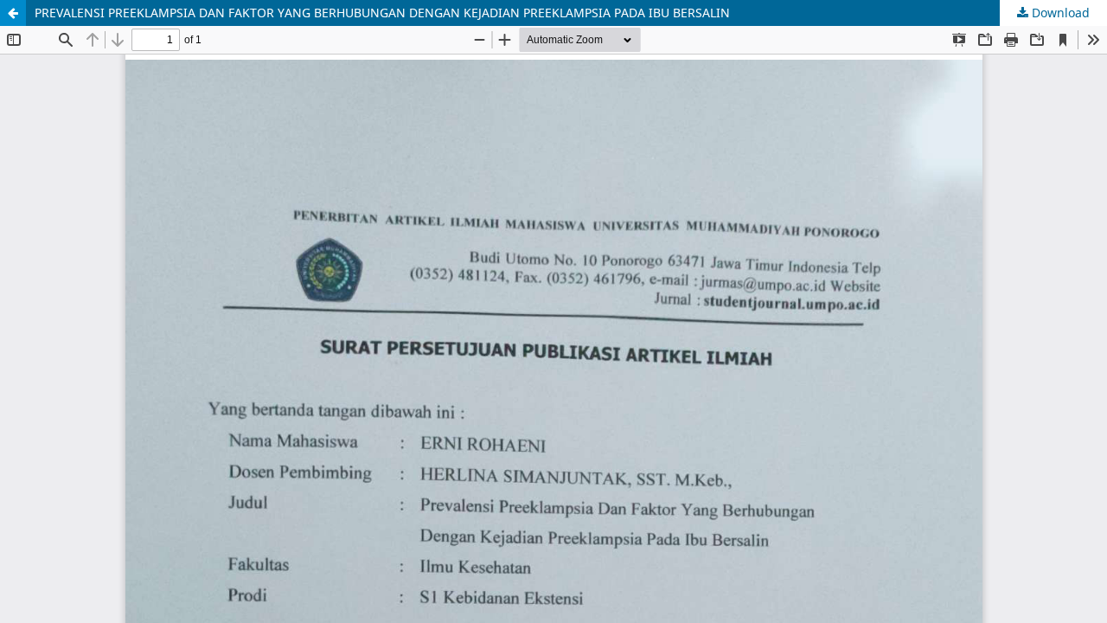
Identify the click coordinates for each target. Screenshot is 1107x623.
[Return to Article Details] (13, 13)
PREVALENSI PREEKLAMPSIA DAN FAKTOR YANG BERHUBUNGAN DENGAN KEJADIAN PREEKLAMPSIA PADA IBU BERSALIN (382, 12)
